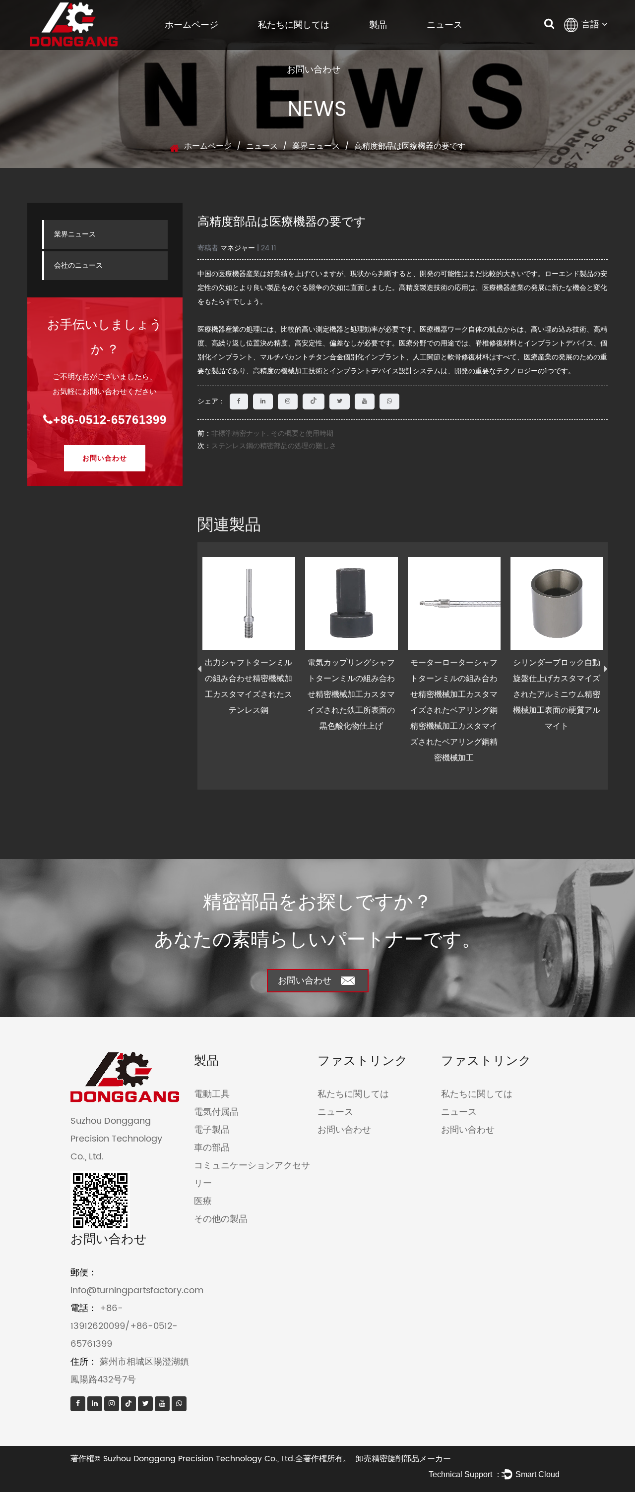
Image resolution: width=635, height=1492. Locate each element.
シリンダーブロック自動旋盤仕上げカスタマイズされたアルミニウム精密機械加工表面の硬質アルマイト (556, 694)
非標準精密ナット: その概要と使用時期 (272, 433)
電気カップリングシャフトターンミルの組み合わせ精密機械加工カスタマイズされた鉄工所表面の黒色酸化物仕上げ (351, 694)
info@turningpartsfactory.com (136, 1290)
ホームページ (191, 25)
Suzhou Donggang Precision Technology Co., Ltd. (199, 1458)
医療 (203, 1201)
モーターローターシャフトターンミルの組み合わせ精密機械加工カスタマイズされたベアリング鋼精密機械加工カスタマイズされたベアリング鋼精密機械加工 (454, 710)
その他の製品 (221, 1219)
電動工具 (212, 1094)
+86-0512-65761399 (110, 419)
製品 (378, 25)
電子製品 (212, 1130)
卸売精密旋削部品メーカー (403, 1458)
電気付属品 (216, 1112)
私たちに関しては (293, 25)
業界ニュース (316, 146)
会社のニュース (78, 265)
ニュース (444, 25)
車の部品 (212, 1148)
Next (606, 669)
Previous (199, 669)
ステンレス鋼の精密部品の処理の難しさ (273, 446)
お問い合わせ (313, 69)
